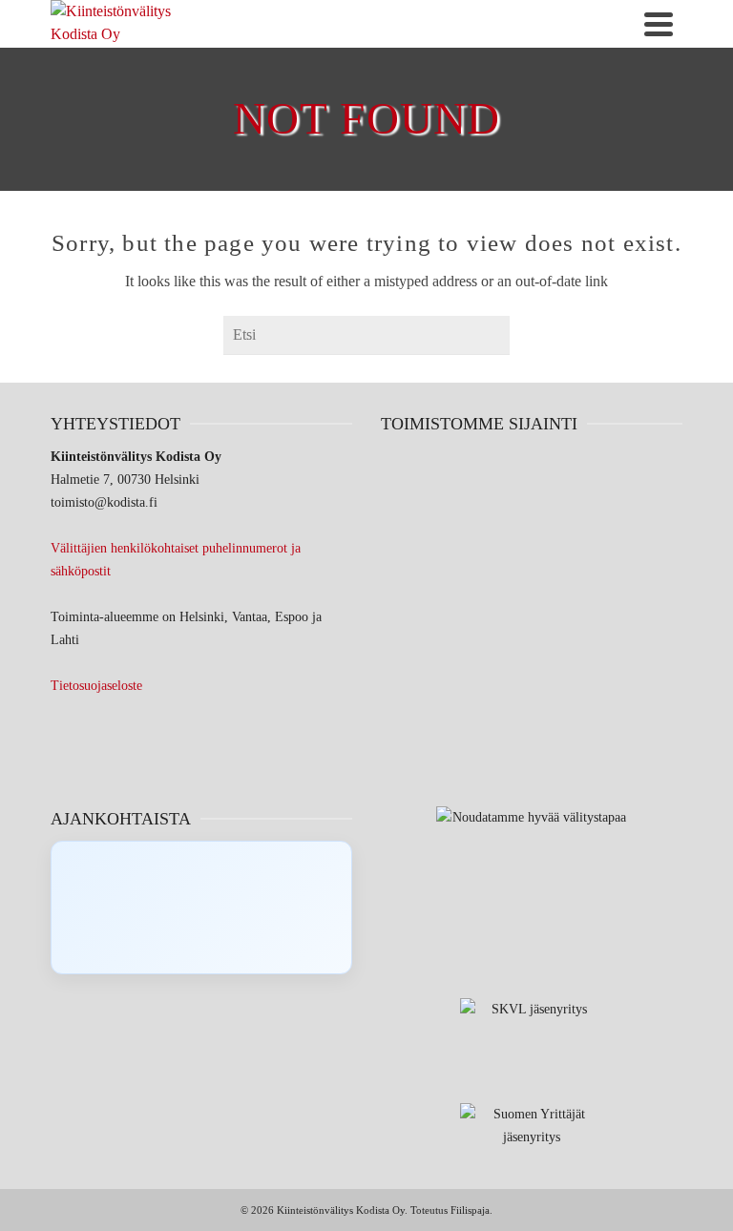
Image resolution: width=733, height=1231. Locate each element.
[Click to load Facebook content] (201, 907)
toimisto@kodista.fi (104, 502)
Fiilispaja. (471, 1210)
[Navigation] (658, 24)
